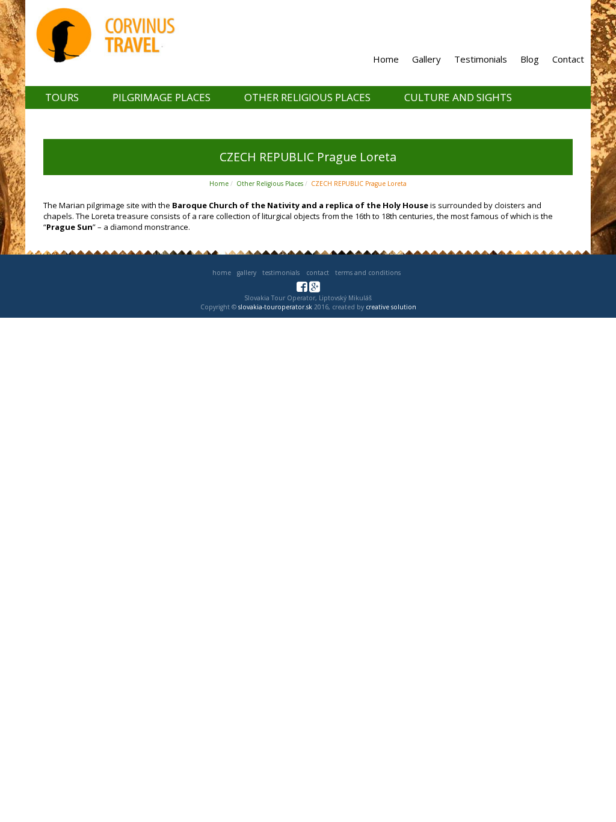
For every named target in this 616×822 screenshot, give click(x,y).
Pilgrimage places (161, 97)
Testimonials (480, 59)
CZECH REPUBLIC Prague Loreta (359, 183)
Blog (529, 59)
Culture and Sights (458, 97)
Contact (568, 59)
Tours (62, 97)
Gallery (426, 59)
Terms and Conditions (368, 272)
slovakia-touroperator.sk (275, 307)
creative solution (391, 307)
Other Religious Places (307, 97)
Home (386, 59)
